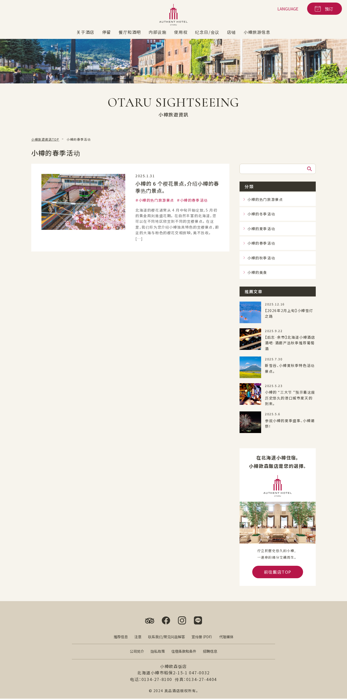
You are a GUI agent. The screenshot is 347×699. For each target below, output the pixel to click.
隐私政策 (158, 651)
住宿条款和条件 (183, 651)
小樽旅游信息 (257, 32)
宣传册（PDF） (202, 636)
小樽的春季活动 (194, 200)
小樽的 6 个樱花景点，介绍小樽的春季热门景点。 (177, 187)
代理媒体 (226, 636)
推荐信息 (121, 636)
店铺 (231, 32)
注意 (137, 636)
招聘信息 (210, 651)
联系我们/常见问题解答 (166, 636)
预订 (329, 9)
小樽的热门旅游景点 (156, 200)
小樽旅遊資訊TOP (45, 139)
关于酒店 (85, 32)
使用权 (180, 32)
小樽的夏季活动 (261, 228)
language (287, 9)
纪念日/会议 (207, 32)
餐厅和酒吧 (130, 32)
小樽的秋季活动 (261, 257)
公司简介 (137, 651)
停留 (106, 32)
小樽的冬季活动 (261, 213)
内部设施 (157, 32)
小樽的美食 (257, 272)
